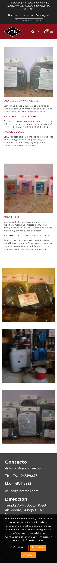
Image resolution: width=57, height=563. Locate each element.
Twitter (29, 15)
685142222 (23, 483)
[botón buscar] (32, 31)
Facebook (16, 15)
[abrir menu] (51, 31)
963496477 (29, 476)
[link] (12, 31)
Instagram (43, 15)
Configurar (19, 547)
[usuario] (39, 31)
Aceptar (28, 554)
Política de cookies (33, 540)
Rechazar (38, 547)
